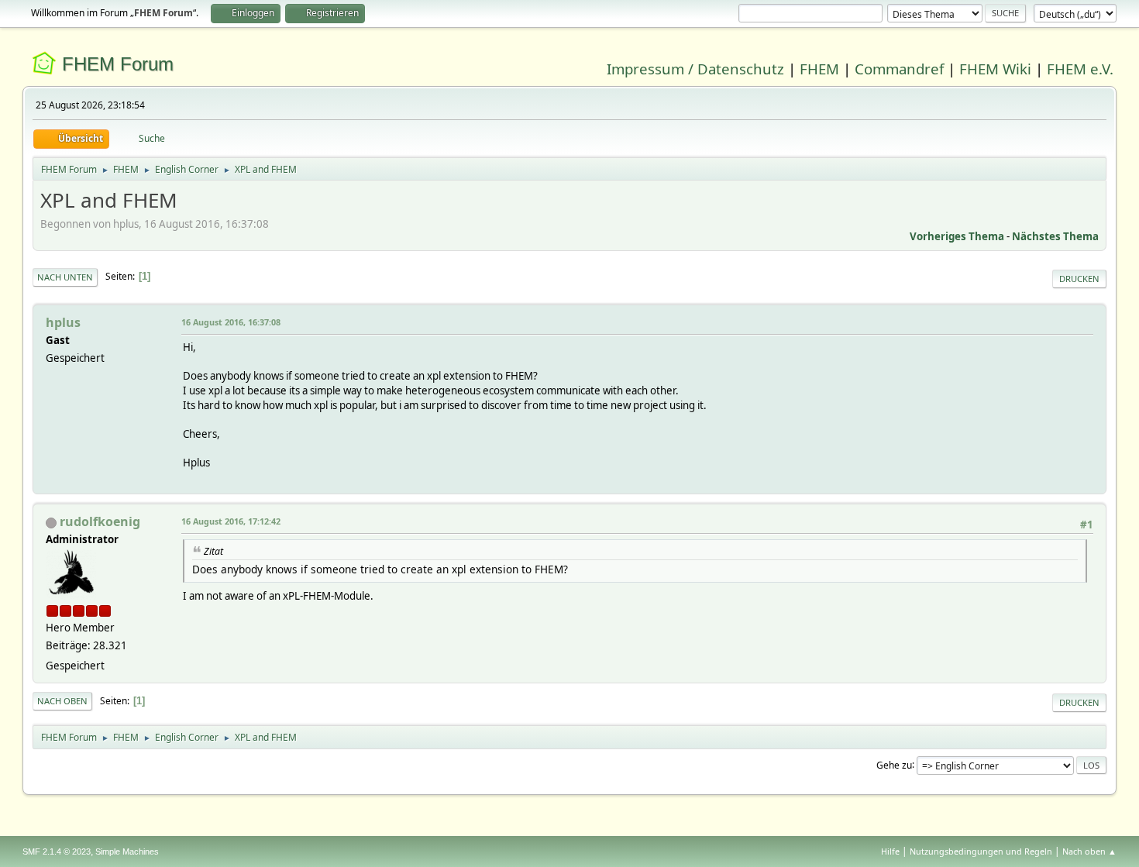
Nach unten (65, 277)
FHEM (819, 68)
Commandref (899, 68)
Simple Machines (127, 851)
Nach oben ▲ (1089, 851)
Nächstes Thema (1055, 236)
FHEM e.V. (1080, 68)
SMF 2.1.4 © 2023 (56, 851)
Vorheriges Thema (957, 236)
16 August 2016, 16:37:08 (230, 322)
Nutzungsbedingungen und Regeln (981, 851)
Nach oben (62, 701)
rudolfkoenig (100, 521)
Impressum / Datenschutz (695, 68)
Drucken (1079, 278)
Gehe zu (894, 764)
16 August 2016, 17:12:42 (230, 521)
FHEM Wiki (995, 68)
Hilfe (890, 851)
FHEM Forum (118, 63)
